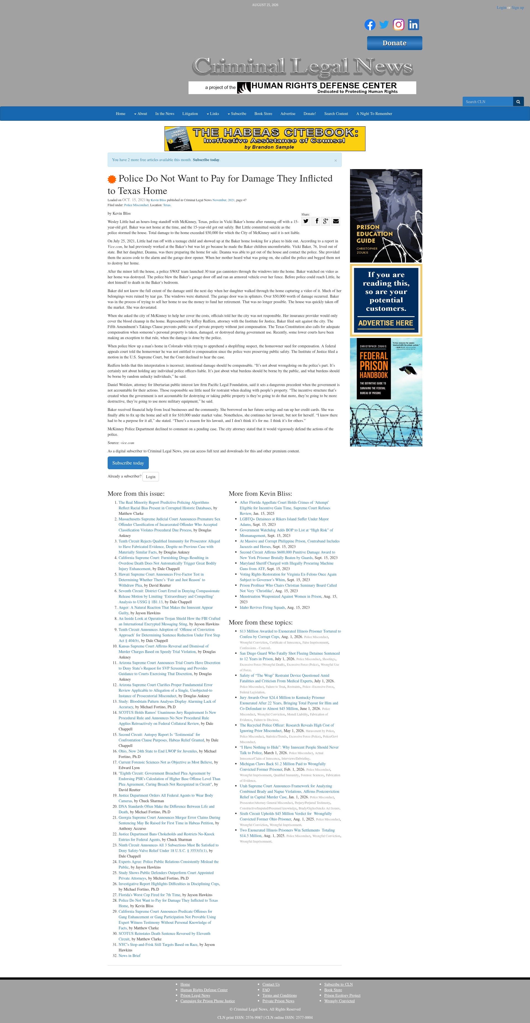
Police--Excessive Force (318, 686)
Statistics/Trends (276, 736)
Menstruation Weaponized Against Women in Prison (280, 596)
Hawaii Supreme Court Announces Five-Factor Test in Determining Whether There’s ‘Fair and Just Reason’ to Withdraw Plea (162, 579)
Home (120, 113)
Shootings (328, 659)
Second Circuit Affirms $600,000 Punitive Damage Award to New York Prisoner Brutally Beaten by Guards (287, 554)
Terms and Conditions (280, 995)
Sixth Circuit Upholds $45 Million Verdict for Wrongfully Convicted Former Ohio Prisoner (286, 816)
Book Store (263, 113)
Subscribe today (206, 159)
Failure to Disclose (266, 720)
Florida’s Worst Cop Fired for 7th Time (149, 894)
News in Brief (130, 955)
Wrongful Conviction (253, 642)
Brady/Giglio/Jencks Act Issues (319, 808)
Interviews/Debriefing (295, 758)
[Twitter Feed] (384, 22)
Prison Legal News (195, 995)
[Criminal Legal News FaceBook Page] (370, 22)
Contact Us (271, 984)
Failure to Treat (275, 686)
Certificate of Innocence (285, 642)
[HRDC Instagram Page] (399, 22)
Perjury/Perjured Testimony (312, 803)
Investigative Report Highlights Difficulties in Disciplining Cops (169, 883)
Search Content (336, 113)
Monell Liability (297, 714)
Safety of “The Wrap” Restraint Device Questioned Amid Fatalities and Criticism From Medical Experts (284, 678)
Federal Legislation (252, 692)
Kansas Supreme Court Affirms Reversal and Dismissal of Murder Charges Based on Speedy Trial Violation (164, 648)
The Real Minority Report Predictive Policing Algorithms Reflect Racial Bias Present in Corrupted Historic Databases (165, 505)
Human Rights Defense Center (204, 989)
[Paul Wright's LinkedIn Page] (413, 22)
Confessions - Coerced (255, 648)
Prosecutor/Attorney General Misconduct (266, 803)
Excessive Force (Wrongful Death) (262, 664)
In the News (164, 113)
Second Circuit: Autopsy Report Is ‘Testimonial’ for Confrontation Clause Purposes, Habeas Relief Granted (161, 737)
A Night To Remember (374, 113)
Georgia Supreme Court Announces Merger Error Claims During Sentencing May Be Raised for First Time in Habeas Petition (169, 820)
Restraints (293, 686)
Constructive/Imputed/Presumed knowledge (268, 808)
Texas (167, 205)
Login (501, 7)
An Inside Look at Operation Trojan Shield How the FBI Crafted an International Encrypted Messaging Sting (169, 621)
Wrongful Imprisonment (255, 775)
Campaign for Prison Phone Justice (208, 1000)
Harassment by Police (320, 731)
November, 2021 (224, 200)
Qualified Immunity (286, 775)
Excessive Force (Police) (303, 664)
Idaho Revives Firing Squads (262, 607)
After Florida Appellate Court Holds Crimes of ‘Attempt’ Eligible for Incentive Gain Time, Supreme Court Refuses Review (285, 508)
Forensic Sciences (312, 775)
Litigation (190, 113)
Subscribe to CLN (338, 984)
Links (214, 113)
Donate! (310, 113)
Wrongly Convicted (339, 1000)
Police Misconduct (136, 205)
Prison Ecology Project (342, 995)
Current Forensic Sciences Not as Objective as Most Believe (165, 762)
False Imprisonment (315, 642)
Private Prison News (278, 1000)
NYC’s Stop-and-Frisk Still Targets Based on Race (158, 944)
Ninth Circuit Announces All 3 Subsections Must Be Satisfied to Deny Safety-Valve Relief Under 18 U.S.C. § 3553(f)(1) (169, 847)
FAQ (266, 989)
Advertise (287, 113)
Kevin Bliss (158, 200)
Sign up (518, 7)
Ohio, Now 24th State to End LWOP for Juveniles (158, 751)
